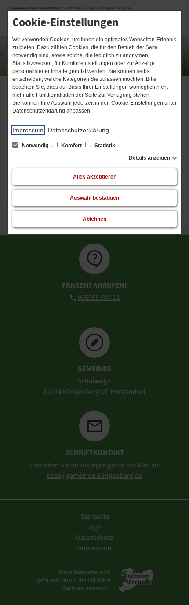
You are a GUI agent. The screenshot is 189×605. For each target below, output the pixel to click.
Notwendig (35, 145)
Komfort (71, 145)
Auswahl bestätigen (94, 198)
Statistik (104, 145)
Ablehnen (94, 219)
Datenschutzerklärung (78, 130)
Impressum (28, 130)
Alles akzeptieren (94, 177)
